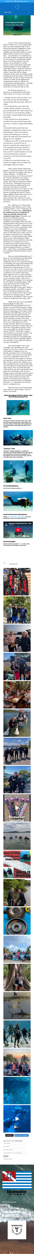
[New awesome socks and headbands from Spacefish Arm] (17, 808)
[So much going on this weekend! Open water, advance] (17, 723)
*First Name (6, 1143)
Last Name (6, 1146)
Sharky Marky (11, 25)
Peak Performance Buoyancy (16, 517)
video (20, 544)
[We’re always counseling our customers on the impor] (17, 921)
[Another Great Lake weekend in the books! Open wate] (17, 892)
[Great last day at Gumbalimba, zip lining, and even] (17, 977)
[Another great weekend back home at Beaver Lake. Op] (17, 638)
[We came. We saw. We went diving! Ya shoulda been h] (17, 779)
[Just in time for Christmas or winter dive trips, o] (17, 581)
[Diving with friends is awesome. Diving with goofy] (17, 1034)
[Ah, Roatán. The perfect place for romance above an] (17, 1119)
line (12, 382)
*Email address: (8, 1153)
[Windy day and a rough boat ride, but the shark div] (17, 1005)
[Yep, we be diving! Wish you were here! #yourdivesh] (17, 836)
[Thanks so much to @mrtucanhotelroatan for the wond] (17, 949)
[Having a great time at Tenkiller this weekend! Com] (17, 666)
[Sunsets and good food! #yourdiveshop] (17, 1062)
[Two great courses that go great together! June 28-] (17, 864)
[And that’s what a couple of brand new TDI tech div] (17, 610)
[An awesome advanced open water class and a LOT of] (17, 751)
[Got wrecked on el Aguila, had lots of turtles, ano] (17, 1090)
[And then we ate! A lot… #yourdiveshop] (17, 694)
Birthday (5, 1149)
